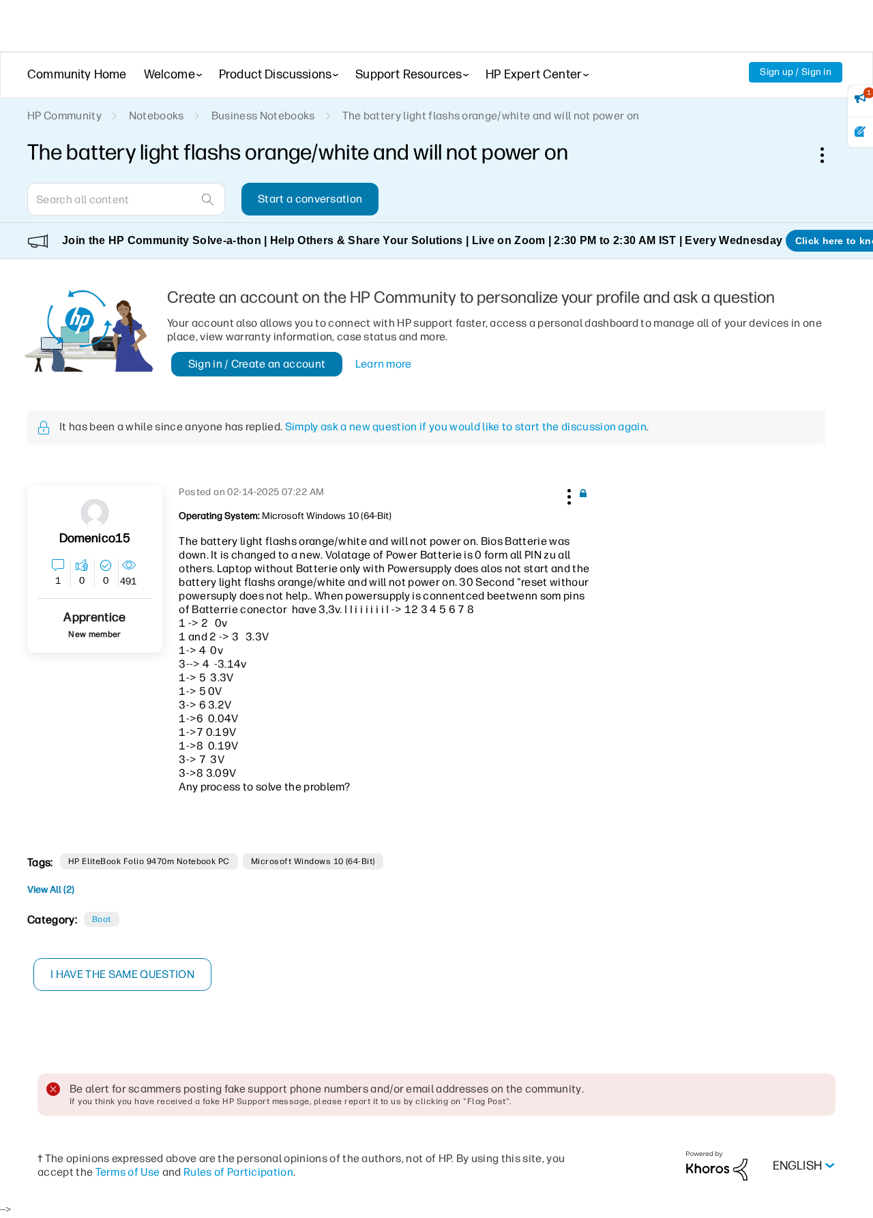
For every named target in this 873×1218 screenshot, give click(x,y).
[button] (567, 494)
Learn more (383, 363)
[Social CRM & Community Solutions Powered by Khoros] (717, 1165)
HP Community (64, 115)
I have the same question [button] (122, 974)
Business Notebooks (263, 115)
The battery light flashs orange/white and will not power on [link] (491, 115)
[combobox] (126, 199)
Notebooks (156, 115)
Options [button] (829, 155)
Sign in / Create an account (257, 363)
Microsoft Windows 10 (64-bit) (313, 861)
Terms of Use (127, 1171)
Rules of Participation (238, 1171)
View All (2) (50, 889)
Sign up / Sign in (795, 72)
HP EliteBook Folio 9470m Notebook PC (149, 861)
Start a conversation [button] (310, 198)
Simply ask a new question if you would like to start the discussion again (466, 426)
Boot (101, 919)
